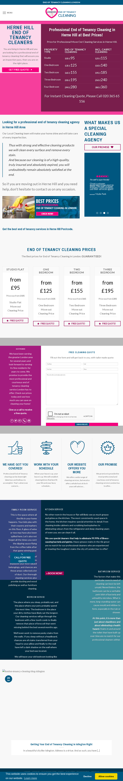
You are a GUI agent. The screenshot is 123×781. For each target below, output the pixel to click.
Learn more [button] (30, 778)
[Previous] (89, 184)
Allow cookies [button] (106, 776)
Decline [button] (87, 776)
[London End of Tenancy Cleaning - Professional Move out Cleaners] (61, 13)
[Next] (116, 184)
